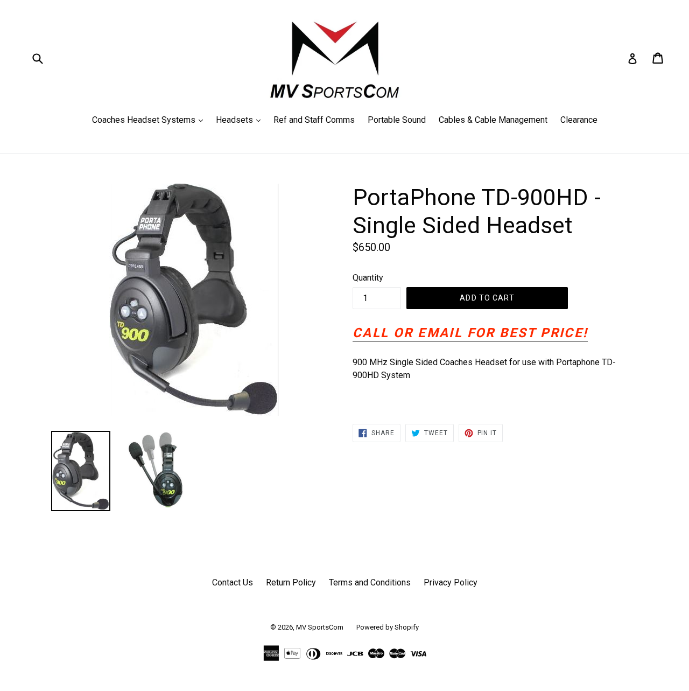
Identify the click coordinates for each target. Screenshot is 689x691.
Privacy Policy (450, 582)
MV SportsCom (319, 627)
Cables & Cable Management (493, 120)
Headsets (241, 119)
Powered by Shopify (387, 627)
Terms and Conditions (370, 582)
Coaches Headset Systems (150, 119)
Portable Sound (397, 120)
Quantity (368, 278)
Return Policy (291, 582)
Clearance (578, 120)
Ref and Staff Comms (314, 120)
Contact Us (232, 582)
